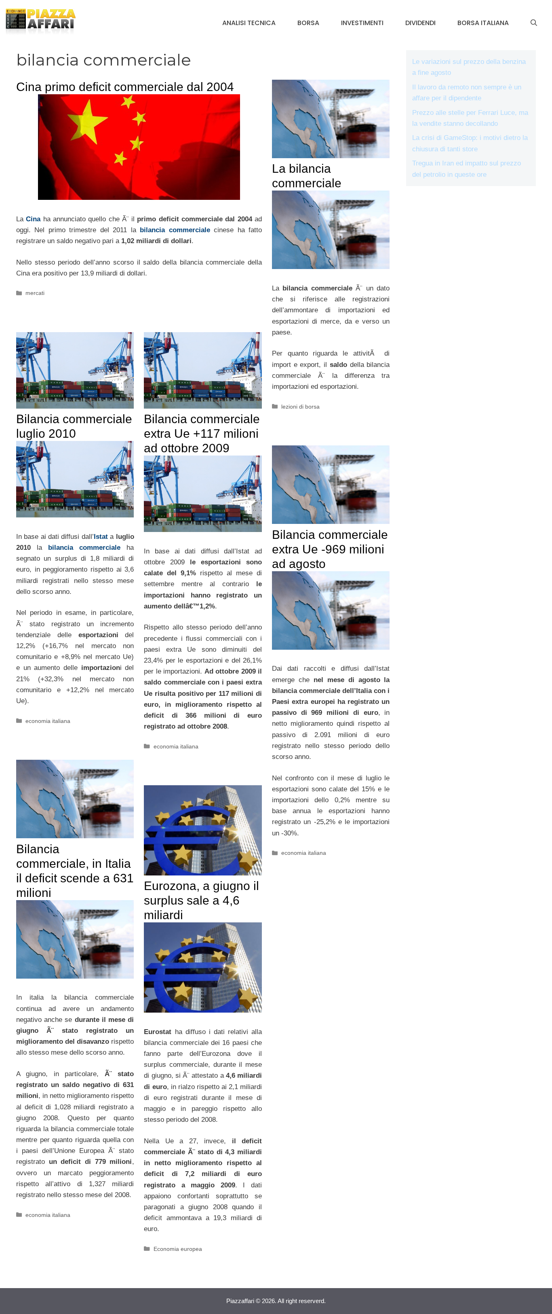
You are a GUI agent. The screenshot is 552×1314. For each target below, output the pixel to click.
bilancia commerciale (175, 230)
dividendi (420, 23)
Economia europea (178, 1249)
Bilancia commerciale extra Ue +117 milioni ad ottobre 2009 (202, 433)
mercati (34, 293)
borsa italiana (483, 23)
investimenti (362, 23)
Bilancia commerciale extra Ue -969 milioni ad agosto (330, 549)
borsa (308, 23)
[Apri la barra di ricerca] (534, 23)
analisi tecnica (249, 23)
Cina (33, 219)
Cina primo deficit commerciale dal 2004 (125, 86)
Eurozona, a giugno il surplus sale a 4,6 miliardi (201, 900)
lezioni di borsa (300, 406)
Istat (101, 536)
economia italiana (47, 721)
